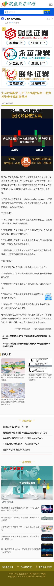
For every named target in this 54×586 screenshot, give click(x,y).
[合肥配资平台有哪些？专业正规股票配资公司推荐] (47, 528)
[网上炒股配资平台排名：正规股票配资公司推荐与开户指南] (47, 550)
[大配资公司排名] (27, 482)
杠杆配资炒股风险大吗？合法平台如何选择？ (23, 438)
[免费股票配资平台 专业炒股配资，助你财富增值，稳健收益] (47, 537)
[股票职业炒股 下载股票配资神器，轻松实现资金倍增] (47, 518)
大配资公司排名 (7, 502)
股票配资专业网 (45, 566)
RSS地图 (33, 573)
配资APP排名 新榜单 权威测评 (16, 449)
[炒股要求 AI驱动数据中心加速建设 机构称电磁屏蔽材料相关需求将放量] (13, 390)
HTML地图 (41, 573)
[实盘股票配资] (19, 4)
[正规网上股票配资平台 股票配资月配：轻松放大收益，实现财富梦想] (40, 365)
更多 (49, 18)
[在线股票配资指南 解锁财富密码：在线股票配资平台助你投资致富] (13, 365)
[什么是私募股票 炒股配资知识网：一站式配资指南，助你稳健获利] (47, 509)
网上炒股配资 (26, 566)
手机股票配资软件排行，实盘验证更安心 (21, 443)
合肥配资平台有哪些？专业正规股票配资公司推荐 (25, 432)
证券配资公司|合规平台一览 (15, 427)
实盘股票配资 (7, 566)
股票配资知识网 (32, 576)
